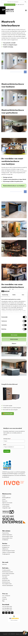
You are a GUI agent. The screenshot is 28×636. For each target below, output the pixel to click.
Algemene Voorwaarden (7, 502)
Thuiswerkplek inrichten (7, 583)
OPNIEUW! (13, 634)
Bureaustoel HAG (5, 575)
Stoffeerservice (5, 549)
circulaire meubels (20, 31)
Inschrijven (7, 451)
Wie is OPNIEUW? (6, 595)
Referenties (4, 564)
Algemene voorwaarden (20, 634)
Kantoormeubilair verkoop (7, 536)
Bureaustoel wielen (6, 580)
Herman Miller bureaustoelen (8, 573)
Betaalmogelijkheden (6, 497)
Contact (3, 496)
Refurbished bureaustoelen (7, 571)
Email (4, 444)
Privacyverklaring (5, 504)
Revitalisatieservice (6, 545)
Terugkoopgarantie (6, 554)
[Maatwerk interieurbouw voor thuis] (14, 120)
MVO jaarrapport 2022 (7, 606)
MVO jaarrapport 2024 (7, 610)
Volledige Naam (7, 438)
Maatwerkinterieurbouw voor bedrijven (13, 185)
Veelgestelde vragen (6, 507)
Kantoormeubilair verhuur (7, 538)
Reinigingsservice (6, 547)
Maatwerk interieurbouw (7, 534)
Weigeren (14, 343)
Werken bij (4, 599)
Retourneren (4, 501)
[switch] (25, 321)
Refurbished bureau (6, 582)
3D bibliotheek (5, 539)
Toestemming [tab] (5, 294)
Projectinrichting (5, 533)
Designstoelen (5, 578)
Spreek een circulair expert (10, 4)
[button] (26, 10)
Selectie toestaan (14, 339)
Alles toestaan (14, 334)
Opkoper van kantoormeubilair (8, 552)
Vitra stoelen (4, 577)
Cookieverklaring (5, 506)
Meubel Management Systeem (8, 550)
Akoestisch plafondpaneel (7, 585)
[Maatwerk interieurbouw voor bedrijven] (14, 94)
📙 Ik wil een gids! (8, 413)
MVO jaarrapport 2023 (7, 608)
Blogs (3, 601)
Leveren (4, 499)
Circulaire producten (6, 570)
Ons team (4, 597)
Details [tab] (14, 294)
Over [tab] (23, 294)
